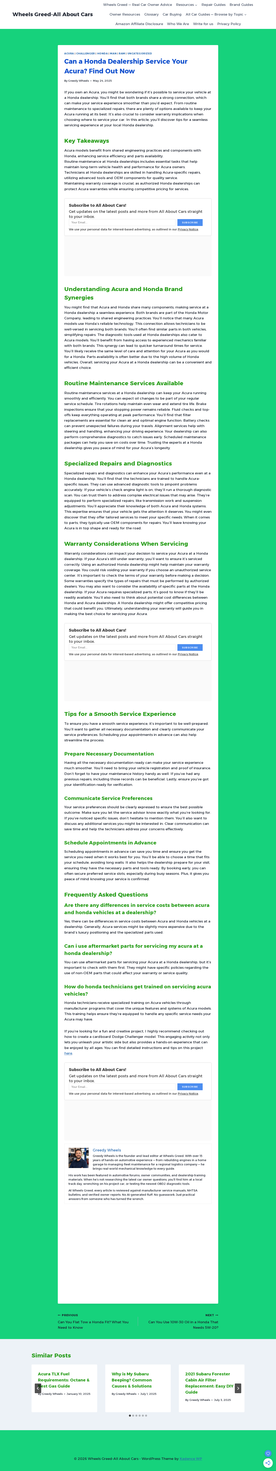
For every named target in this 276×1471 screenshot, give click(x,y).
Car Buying (172, 14)
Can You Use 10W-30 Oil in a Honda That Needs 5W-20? (183, 1322)
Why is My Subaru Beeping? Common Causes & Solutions (132, 1380)
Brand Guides (241, 5)
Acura (69, 53)
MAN (113, 53)
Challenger (85, 53)
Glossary (151, 14)
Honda (102, 53)
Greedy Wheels (78, 80)
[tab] (130, 1416)
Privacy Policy (229, 24)
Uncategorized (139, 53)
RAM (122, 53)
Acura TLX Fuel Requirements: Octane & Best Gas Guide (64, 1380)
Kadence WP (191, 1459)
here (68, 1053)
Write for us (203, 24)
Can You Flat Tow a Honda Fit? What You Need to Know (93, 1322)
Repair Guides (213, 5)
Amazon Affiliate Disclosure (139, 24)
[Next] (238, 1388)
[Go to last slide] (38, 1388)
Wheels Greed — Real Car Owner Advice (137, 5)
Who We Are (178, 24)
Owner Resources (125, 14)
